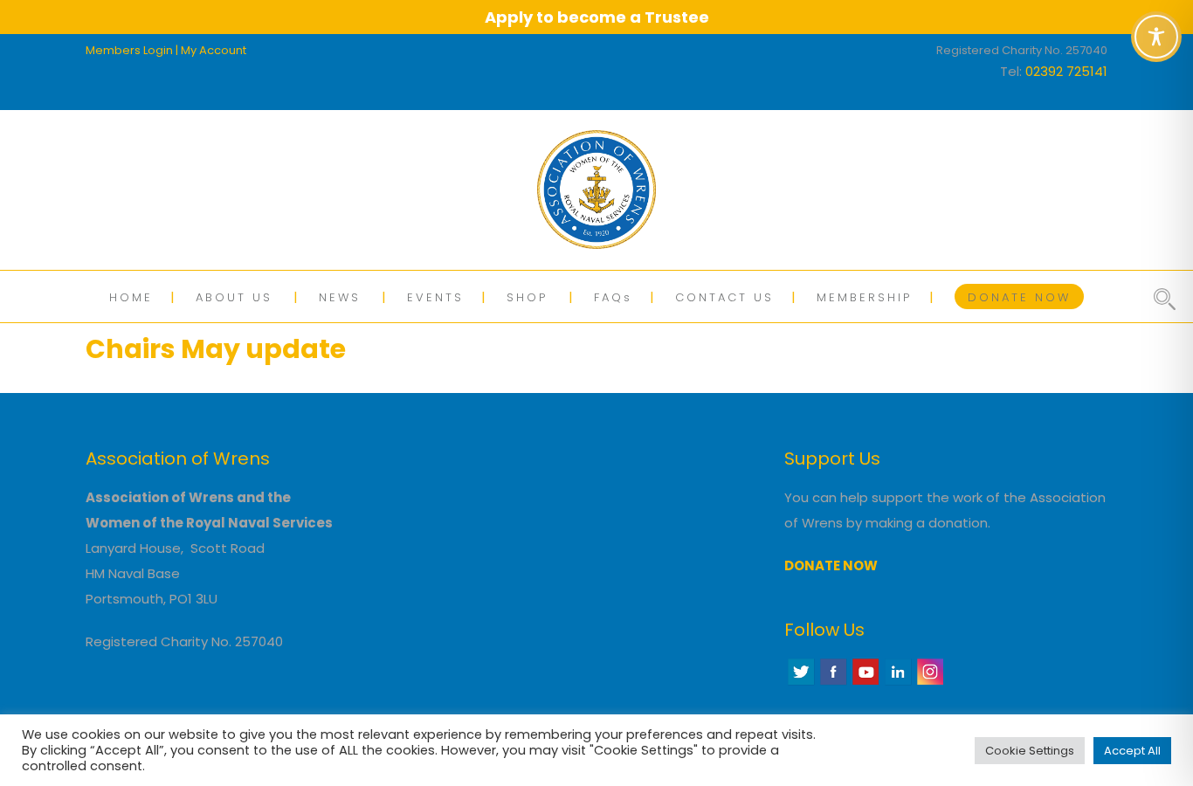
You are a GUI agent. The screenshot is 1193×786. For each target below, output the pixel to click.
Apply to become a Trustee (597, 17)
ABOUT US (234, 297)
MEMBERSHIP (864, 297)
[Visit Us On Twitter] (800, 682)
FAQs (613, 297)
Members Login (129, 50)
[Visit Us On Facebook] (833, 682)
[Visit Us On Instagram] (930, 682)
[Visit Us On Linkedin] (897, 682)
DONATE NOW (1019, 297)
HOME (131, 297)
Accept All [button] (1132, 750)
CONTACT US (724, 297)
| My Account (211, 50)
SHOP (527, 297)
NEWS (340, 297)
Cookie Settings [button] (1029, 750)
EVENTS (435, 297)
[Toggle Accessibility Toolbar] (1156, 36)
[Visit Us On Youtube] (865, 682)
